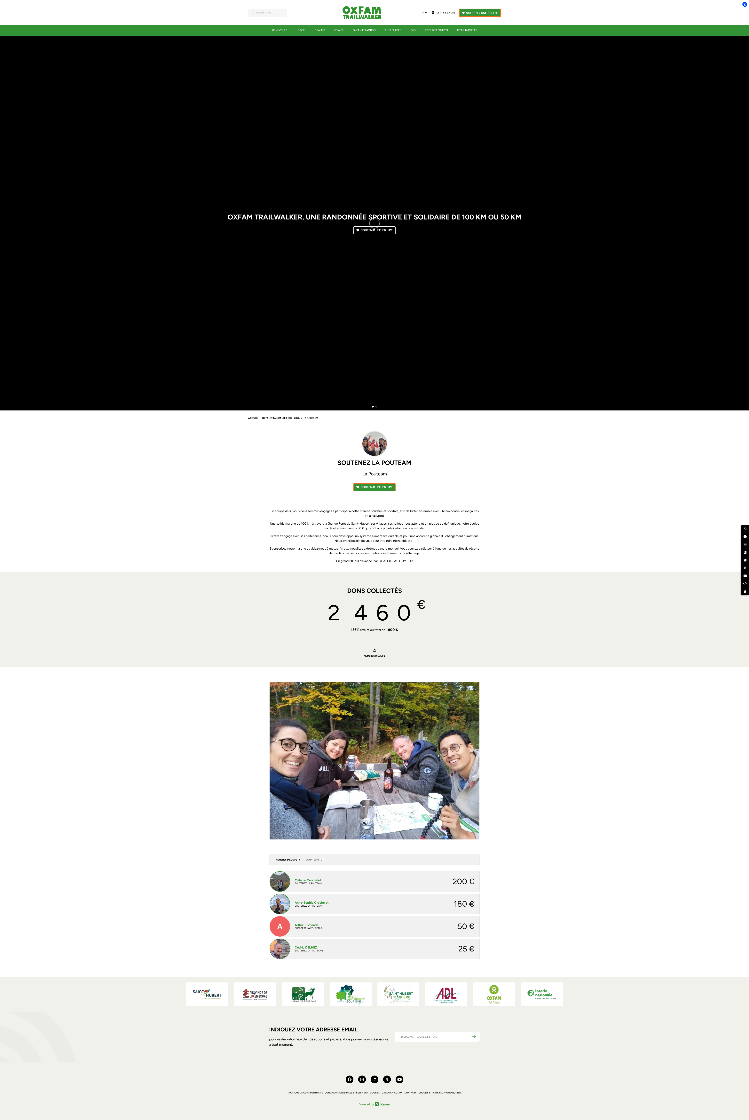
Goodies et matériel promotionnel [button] (440, 1092)
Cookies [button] (375, 1092)
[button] (373, 407)
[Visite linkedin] (374, 1079)
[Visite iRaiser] (374, 1104)
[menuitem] (280, 30)
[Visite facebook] (349, 1079)
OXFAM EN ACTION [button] (392, 1092)
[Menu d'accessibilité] (744, 4)
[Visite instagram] (362, 1079)
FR (423, 12)
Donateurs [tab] (314, 859)
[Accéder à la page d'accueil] (365, 12)
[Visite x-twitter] (387, 1079)
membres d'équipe (374, 652)
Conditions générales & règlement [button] (346, 1092)
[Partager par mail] (745, 576)
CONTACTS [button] (411, 1092)
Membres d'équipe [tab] (288, 859)
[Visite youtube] (399, 1079)
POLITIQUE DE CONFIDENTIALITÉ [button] (305, 1092)
